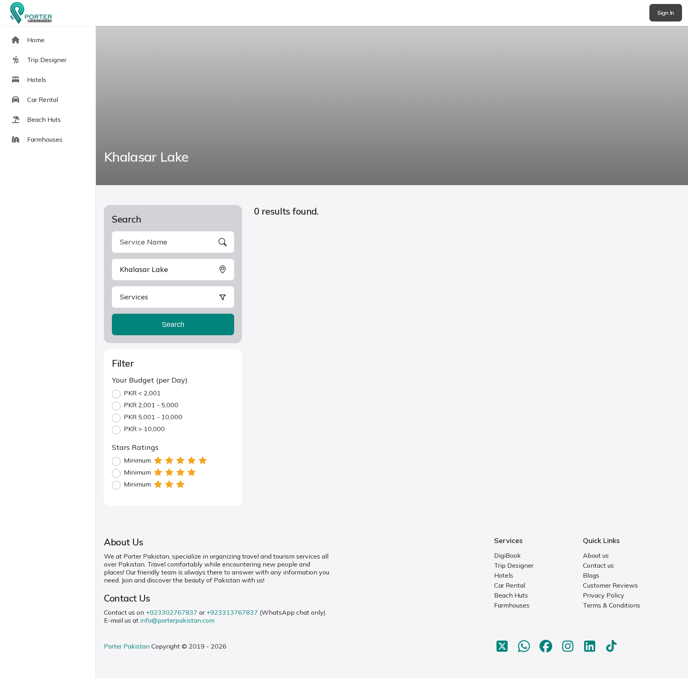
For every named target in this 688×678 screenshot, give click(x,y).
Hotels (503, 575)
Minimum (137, 460)
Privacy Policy (603, 595)
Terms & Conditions (611, 605)
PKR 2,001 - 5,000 (151, 405)
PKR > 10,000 (144, 429)
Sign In (665, 12)
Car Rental (509, 585)
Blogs (591, 575)
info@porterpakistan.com (177, 620)
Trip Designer (514, 565)
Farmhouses (512, 605)
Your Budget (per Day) (150, 380)
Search (173, 324)
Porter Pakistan (127, 646)
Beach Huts (511, 595)
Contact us (598, 565)
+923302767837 (171, 612)
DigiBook (507, 555)
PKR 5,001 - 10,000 (153, 417)
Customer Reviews (610, 585)
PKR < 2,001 (142, 393)
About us (596, 555)
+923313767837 (232, 612)
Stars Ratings (135, 447)
